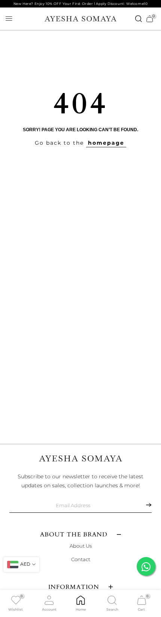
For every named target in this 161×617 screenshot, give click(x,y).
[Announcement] (80, 3)
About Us (81, 546)
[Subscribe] (144, 504)
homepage (106, 142)
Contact (80, 559)
